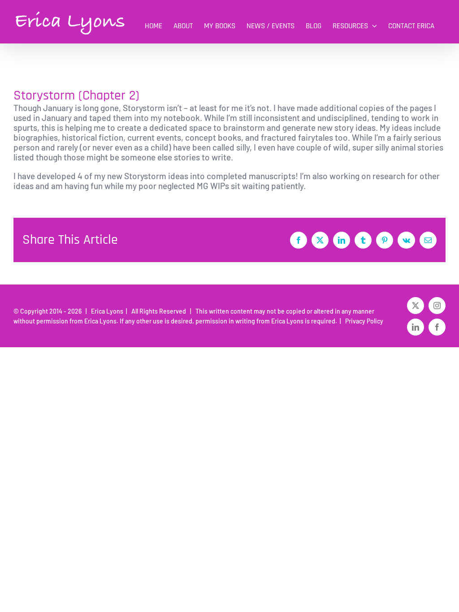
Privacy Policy (362, 321)
